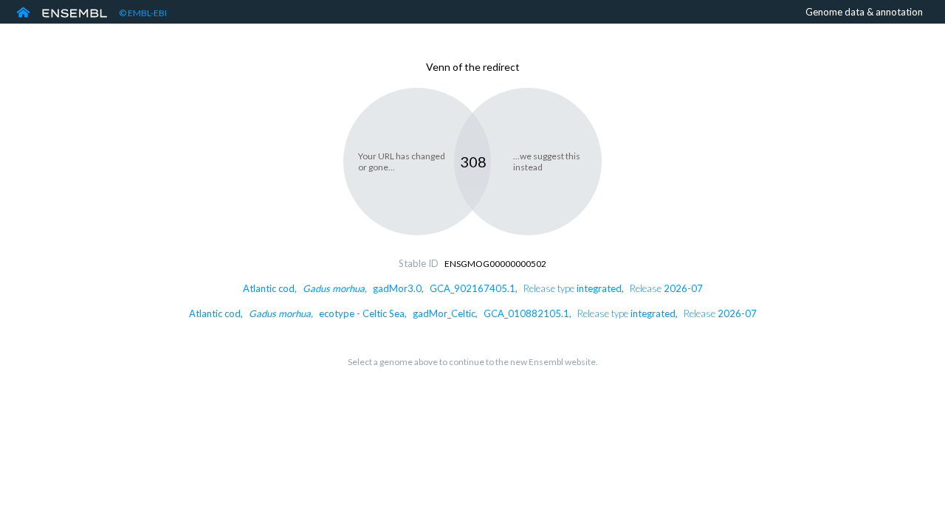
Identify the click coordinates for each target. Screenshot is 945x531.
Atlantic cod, (473, 288)
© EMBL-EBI (143, 12)
